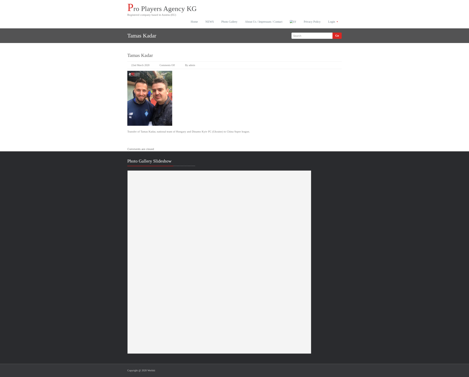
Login (331, 21)
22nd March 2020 (140, 65)
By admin (190, 65)
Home (194, 21)
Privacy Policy (312, 21)
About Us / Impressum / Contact (263, 21)
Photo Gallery (229, 21)
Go (337, 35)
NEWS (209, 21)
